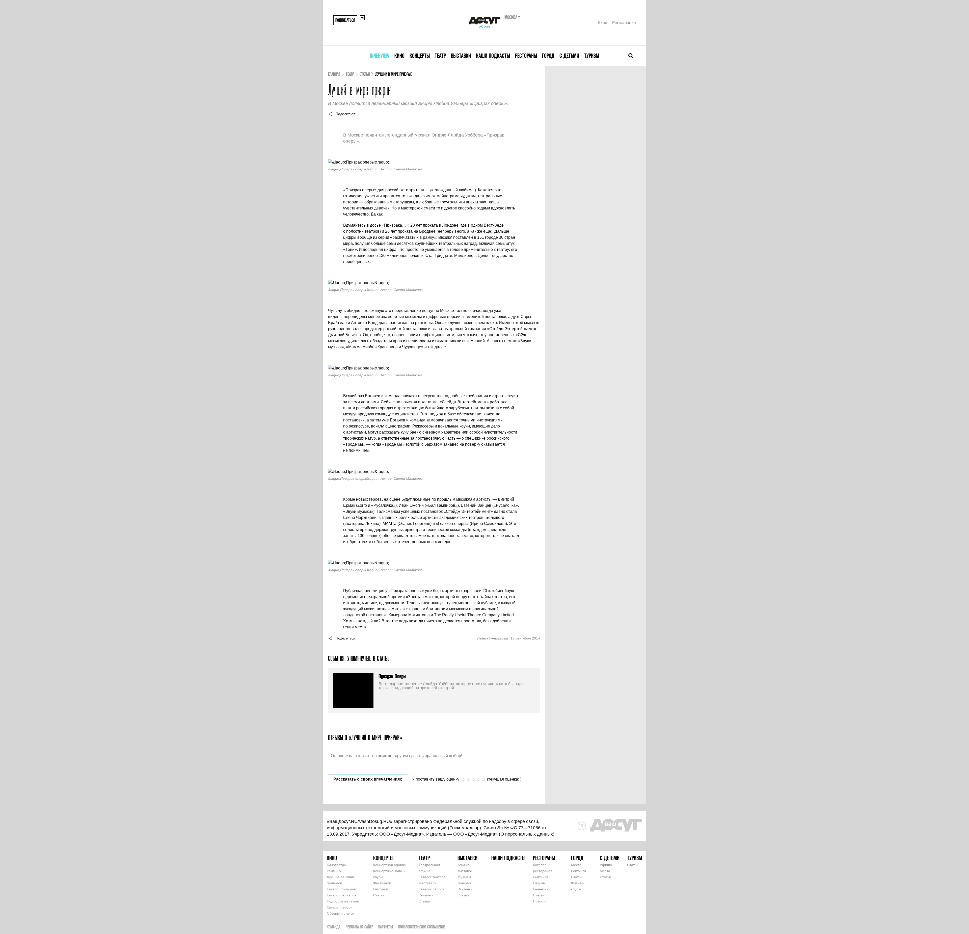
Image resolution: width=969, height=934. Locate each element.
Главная (334, 74)
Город (548, 55)
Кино (399, 55)
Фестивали (382, 883)
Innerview (379, 55)
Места (576, 865)
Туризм (591, 55)
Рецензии (541, 889)
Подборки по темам (343, 901)
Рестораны (526, 55)
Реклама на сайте (359, 926)
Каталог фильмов (341, 889)
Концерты (420, 55)
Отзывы (539, 883)
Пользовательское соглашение (421, 926)
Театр (440, 55)
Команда (333, 926)
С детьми (569, 55)
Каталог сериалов (341, 895)
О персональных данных (526, 834)
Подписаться (345, 20)
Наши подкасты (493, 55)
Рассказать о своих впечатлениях (367, 779)
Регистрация (624, 22)
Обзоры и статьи (340, 913)
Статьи (365, 74)
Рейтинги (334, 871)
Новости (540, 901)
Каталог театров (432, 877)
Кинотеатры (336, 865)
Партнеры (385, 926)
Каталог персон (340, 907)
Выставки (461, 55)
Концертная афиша (389, 865)
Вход (602, 22)
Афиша (606, 865)
